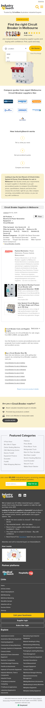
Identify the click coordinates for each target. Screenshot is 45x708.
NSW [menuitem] (8, 54)
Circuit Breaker (8, 223)
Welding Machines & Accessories (33, 681)
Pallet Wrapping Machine (12, 464)
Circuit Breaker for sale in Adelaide (15, 380)
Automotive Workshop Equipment (11, 639)
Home (3, 585)
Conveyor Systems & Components (11, 648)
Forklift (6, 462)
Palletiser (27, 441)
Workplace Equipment (29, 688)
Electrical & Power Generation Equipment (13, 220)
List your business (22, 615)
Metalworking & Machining (31, 645)
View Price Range (35, 53)
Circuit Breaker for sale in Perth (14, 373)
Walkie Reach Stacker (31, 466)
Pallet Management (29, 654)
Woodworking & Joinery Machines (33, 684)
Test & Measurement (29, 663)
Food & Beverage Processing (9, 663)
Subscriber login (22, 625)
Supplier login (22, 620)
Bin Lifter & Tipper (10, 444)
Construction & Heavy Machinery (11, 645)
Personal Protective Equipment (32, 657)
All (29, 227)
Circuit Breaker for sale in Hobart (15, 376)
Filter (40, 216)
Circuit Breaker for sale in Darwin (15, 383)
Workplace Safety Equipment (32, 691)
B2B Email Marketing (7, 598)
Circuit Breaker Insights (12, 244)
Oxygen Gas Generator (21, 240)
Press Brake (28, 444)
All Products (7, 217)
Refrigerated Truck (30, 449)
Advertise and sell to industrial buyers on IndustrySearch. (21, 542)
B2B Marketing (5, 595)
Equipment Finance (10, 456)
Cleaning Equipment (7, 642)
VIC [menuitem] (8, 58)
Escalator (6, 237)
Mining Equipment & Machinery (32, 648)
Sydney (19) (20, 229)
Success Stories (5, 607)
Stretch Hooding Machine (32, 458)
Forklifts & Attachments (8, 666)
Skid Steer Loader (30, 455)
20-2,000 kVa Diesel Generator (29, 235)
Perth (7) (16, 231)
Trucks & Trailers (28, 669)
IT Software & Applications (9, 687)
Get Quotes (35, 48)
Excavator (7, 459)
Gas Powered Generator (20, 237)
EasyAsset (22, 537)
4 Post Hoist (8, 442)
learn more (10, 420)
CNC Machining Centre (11, 450)
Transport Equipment (29, 666)
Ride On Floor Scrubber (32, 452)
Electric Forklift (9, 453)
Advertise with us (6, 604)
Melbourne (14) (32, 229)
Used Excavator (29, 461)
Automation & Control (7, 636)
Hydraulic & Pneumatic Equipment (11, 669)
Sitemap (3, 610)
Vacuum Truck (28, 464)
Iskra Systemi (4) (20, 227)
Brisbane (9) (7, 231)
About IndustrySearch (7, 592)
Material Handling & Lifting (31, 641)
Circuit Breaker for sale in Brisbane (15, 370)
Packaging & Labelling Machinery (33, 651)
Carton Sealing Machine (12, 447)
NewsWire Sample (6, 601)
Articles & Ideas (5, 589)
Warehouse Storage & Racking (32, 673)
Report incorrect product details (28, 389)
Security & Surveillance (30, 660)
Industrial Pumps (6, 678)
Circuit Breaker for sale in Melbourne (16, 366)
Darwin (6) (6, 233)
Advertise (41, 1)
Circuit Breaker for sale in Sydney (15, 363)
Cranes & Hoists (6, 651)
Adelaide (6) (35, 231)
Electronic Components (8, 660)
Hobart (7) (25, 231)
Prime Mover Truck (30, 447)
